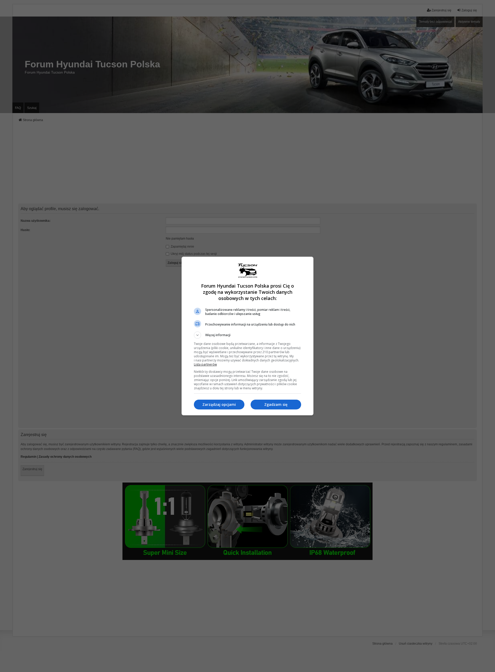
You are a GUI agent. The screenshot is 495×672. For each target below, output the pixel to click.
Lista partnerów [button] (205, 364)
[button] (247, 335)
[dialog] (248, 336)
